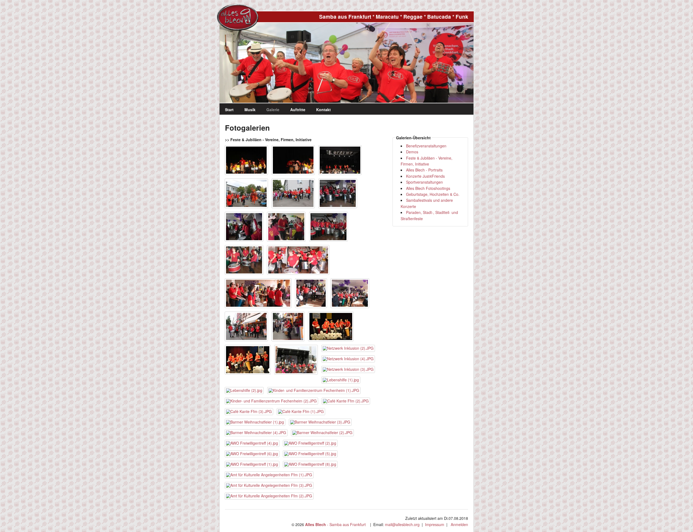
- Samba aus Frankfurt (335, 524)
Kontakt (323, 109)
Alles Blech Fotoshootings (428, 188)
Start (229, 109)
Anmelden (459, 524)
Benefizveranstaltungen (426, 145)
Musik (250, 109)
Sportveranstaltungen (424, 182)
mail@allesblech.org (402, 524)
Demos (412, 151)
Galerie (272, 109)
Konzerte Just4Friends (425, 176)
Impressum (434, 524)
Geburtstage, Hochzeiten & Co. (432, 194)
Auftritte (297, 109)
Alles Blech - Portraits (424, 170)
